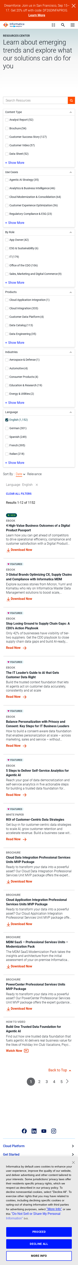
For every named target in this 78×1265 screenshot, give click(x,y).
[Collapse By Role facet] (71, 232)
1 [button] (31, 1082)
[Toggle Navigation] (72, 24)
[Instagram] (53, 1131)
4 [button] (54, 1081)
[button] (71, 100)
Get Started (11, 1154)
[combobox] (35, 100)
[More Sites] (53, 25)
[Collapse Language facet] (71, 412)
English (27, 485)
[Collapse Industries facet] (71, 352)
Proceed (39, 1231)
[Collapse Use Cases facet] (71, 172)
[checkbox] (6, 120)
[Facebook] (24, 1131)
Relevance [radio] (34, 474)
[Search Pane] (63, 25)
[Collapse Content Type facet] (71, 112)
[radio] (24, 474)
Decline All (39, 1243)
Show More (16, 163)
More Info (39, 1255)
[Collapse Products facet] (71, 292)
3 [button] (47, 1081)
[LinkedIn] (34, 1131)
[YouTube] (43, 1131)
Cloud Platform (14, 1146)
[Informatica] (14, 25)
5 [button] (61, 1081)
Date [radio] (19, 474)
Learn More (36, 15)
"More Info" (54, 1209)
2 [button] (39, 1081)
